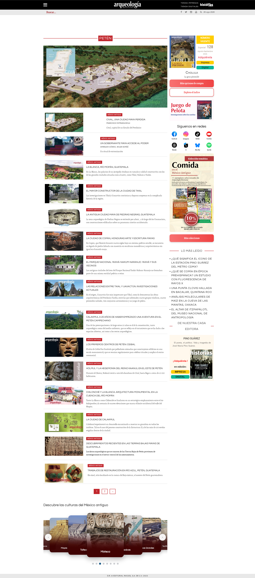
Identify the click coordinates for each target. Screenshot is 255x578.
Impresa (205, 62)
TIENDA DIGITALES (189, 7)
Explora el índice (192, 92)
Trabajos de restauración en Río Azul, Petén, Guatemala (124, 470)
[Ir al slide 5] (107, 564)
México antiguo (114, 115)
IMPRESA (180, 372)
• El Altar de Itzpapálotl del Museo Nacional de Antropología (189, 313)
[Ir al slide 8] (118, 564)
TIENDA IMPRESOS (189, 3)
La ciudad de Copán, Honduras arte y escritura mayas (120, 238)
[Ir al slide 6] (111, 564)
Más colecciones (192, 238)
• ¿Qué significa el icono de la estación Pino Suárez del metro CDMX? (191, 262)
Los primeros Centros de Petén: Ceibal (110, 344)
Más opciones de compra (191, 83)
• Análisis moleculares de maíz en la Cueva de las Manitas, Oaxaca (190, 300)
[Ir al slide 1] (93, 564)
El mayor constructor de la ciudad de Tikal (114, 191)
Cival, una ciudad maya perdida (125, 119)
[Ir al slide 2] (96, 564)
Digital (205, 67)
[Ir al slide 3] (100, 564)
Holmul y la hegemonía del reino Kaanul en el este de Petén (124, 368)
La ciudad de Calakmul (100, 419)
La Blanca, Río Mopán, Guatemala (107, 167)
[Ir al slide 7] (114, 564)
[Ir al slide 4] (103, 564)
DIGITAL (180, 377)
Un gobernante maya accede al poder (105, 72)
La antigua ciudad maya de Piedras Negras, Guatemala (120, 214)
